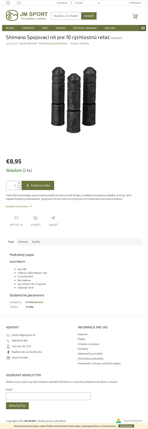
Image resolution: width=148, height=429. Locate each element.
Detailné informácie (17, 206)
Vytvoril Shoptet (133, 421)
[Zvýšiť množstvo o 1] (20, 183)
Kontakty (83, 349)
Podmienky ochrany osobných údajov (99, 363)
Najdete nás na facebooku (27, 352)
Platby (79, 3)
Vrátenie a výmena (88, 344)
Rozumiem (126, 426)
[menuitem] (10, 28)
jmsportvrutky (20, 358)
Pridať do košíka (40, 185)
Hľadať (89, 15)
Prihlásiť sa (17, 405)
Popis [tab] (11, 242)
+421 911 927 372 (21, 346)
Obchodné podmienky (90, 359)
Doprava (62, 3)
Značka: (79, 43)
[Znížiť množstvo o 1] (20, 187)
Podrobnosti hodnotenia (53, 43)
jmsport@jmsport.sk (23, 335)
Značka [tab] (36, 242)
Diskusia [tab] (23, 242)
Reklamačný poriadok (90, 354)
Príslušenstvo (34, 302)
